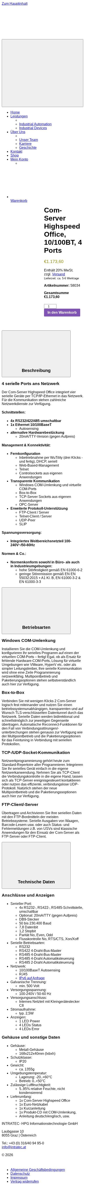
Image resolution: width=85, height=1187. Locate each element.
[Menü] (42, 73)
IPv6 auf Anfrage (32, 978)
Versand (58, 274)
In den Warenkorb (62, 312)
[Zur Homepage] (34, 37)
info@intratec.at (14, 1147)
